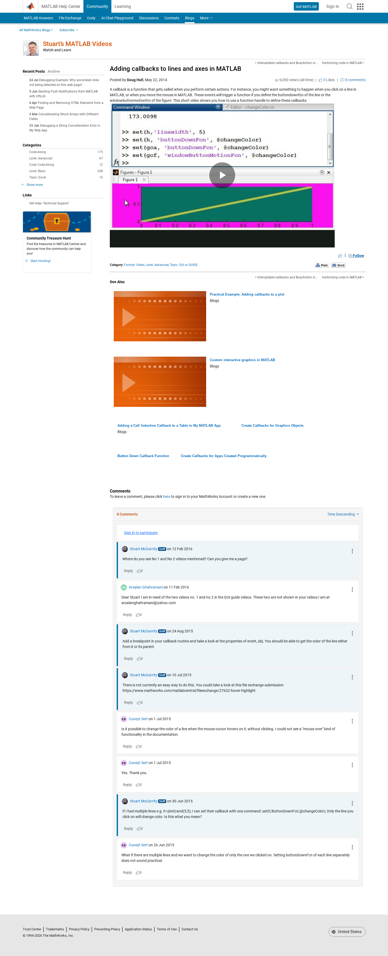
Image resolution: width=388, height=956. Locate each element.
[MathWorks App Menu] (360, 6)
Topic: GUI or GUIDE (184, 265)
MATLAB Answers (38, 18)
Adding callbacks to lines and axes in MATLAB (175, 68)
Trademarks (55, 929)
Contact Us (190, 929)
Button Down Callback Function (143, 456)
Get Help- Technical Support (49, 203)
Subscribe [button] (66, 30)
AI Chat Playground (117, 18)
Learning (123, 6)
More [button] (204, 18)
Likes (329, 80)
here (166, 496)
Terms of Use (167, 929)
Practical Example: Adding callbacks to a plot (247, 294)
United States (349, 931)
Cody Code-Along (66, 165)
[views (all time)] (276, 80)
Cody (91, 18)
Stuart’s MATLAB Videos (77, 44)
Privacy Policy (79, 929)
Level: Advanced (66, 158)
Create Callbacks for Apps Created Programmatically (224, 456)
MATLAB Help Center (60, 6)
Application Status (138, 929)
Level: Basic (66, 171)
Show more (35, 185)
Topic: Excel (66, 177)
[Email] (338, 265)
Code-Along (66, 152)
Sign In (334, 8)
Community (97, 6)
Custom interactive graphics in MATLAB (242, 360)
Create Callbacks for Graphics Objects (273, 426)
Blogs (189, 18)
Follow (358, 256)
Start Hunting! (41, 261)
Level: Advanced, (157, 265)
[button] (349, 6)
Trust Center (32, 929)
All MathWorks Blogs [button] (34, 30)
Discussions (149, 18)
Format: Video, (134, 265)
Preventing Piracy (107, 929)
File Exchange (70, 18)
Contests (171, 18)
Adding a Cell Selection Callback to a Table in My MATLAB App (169, 426)
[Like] (340, 256)
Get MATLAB (306, 6)
